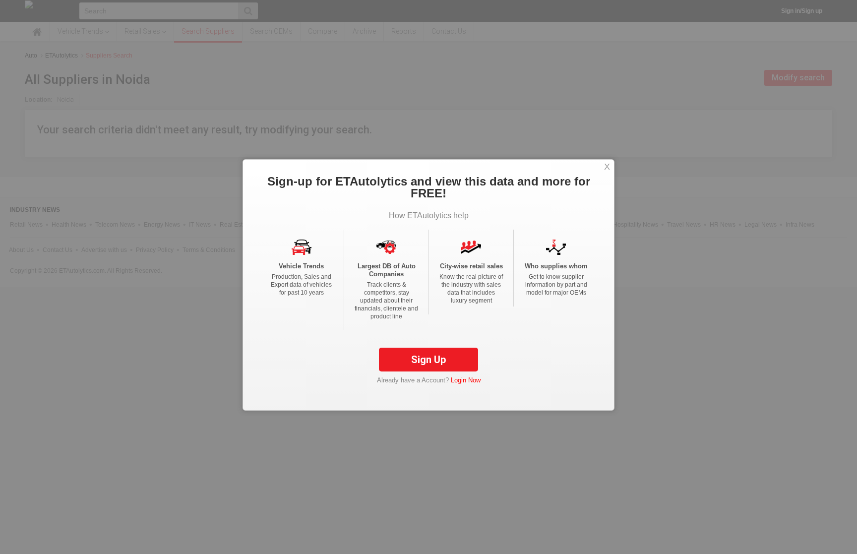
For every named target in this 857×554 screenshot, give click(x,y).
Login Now (466, 380)
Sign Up (428, 360)
